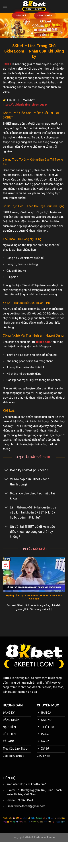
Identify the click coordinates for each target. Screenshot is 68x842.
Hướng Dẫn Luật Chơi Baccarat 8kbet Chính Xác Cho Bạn (34, 597)
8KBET (7, 64)
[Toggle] (6, 470)
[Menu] (5, 6)
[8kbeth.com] (34, 6)
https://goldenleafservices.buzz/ (25, 104)
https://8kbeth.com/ (33, 784)
